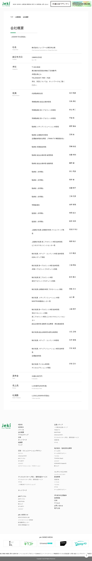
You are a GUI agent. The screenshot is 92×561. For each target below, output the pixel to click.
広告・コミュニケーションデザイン (30, 451)
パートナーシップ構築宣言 (51, 553)
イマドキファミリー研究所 (25, 520)
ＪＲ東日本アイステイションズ (26, 484)
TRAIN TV (57, 430)
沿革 (19, 437)
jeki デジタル (21, 458)
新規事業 (57, 477)
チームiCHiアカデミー (60, 453)
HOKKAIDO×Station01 (60, 463)
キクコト (20, 453)
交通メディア (58, 424)
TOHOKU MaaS (58, 458)
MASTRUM (57, 432)
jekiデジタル (22, 496)
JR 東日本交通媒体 (60, 495)
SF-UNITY (21, 461)
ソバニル (56, 482)
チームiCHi (57, 451)
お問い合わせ (45, 4)
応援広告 (56, 440)
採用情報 (57, 498)
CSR (55, 500)
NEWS (14, 4)
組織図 (20, 442)
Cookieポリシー (39, 553)
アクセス (57, 503)
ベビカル (56, 456)
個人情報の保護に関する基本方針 (9, 553)
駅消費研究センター (23, 522)
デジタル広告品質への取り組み (68, 553)
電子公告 (57, 508)
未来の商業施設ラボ (23, 525)
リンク (20, 445)
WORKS (19, 4)
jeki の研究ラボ (23, 515)
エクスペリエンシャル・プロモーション (29, 466)
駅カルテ (56, 466)
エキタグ (20, 463)
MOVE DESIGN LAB (23, 517)
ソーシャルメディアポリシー (27, 553)
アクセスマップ (23, 435)
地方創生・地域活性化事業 (63, 448)
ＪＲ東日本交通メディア (61, 427)
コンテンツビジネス (60, 472)
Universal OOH (22, 456)
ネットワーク (53, 81)
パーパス (21, 430)
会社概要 (21, 432)
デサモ (56, 442)
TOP (11, 17)
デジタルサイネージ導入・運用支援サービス (66, 437)
